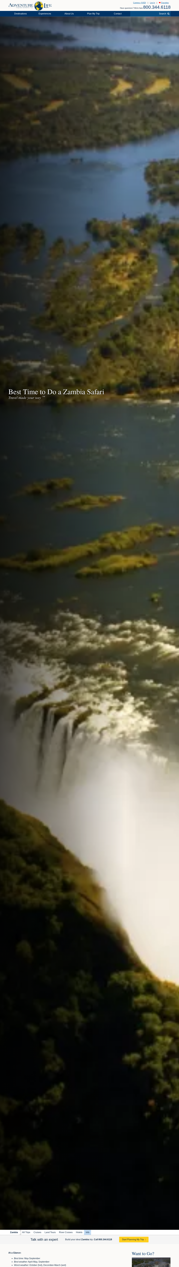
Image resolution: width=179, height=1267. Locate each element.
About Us (69, 13)
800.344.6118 (157, 7)
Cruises (37, 1232)
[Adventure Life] (30, 5)
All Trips (26, 1232)
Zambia (14, 1232)
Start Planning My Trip (133, 1239)
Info (87, 1232)
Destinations (20, 13)
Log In (152, 3)
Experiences (45, 13)
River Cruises (66, 1232)
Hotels (79, 1232)
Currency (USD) (139, 3)
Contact (118, 13)
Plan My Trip (93, 13)
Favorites (165, 3)
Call (103, 1239)
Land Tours (50, 1232)
